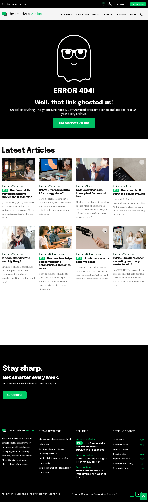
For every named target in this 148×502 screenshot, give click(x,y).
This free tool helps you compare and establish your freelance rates (55, 263)
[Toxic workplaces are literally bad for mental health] (92, 169)
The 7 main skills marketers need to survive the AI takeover (16, 194)
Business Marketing (12, 185)
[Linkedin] (137, 494)
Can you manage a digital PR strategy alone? (54, 192)
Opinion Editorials (123, 185)
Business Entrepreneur (51, 253)
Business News (84, 185)
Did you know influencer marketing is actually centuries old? (128, 261)
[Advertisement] (111, 386)
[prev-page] (4, 297)
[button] (142, 14)
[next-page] (143, 297)
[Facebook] (132, 494)
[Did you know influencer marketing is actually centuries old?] (129, 237)
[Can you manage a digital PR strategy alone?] (55, 169)
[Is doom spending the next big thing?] (18, 237)
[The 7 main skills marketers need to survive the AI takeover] (18, 169)
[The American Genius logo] (22, 14)
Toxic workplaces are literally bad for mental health (91, 193)
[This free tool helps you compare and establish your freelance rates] (55, 237)
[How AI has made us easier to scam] (92, 237)
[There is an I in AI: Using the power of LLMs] (129, 169)
